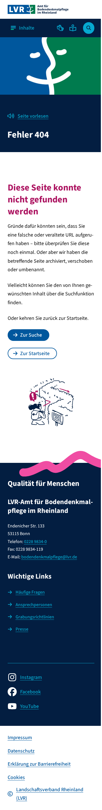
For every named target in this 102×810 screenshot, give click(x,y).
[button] (60, 28)
